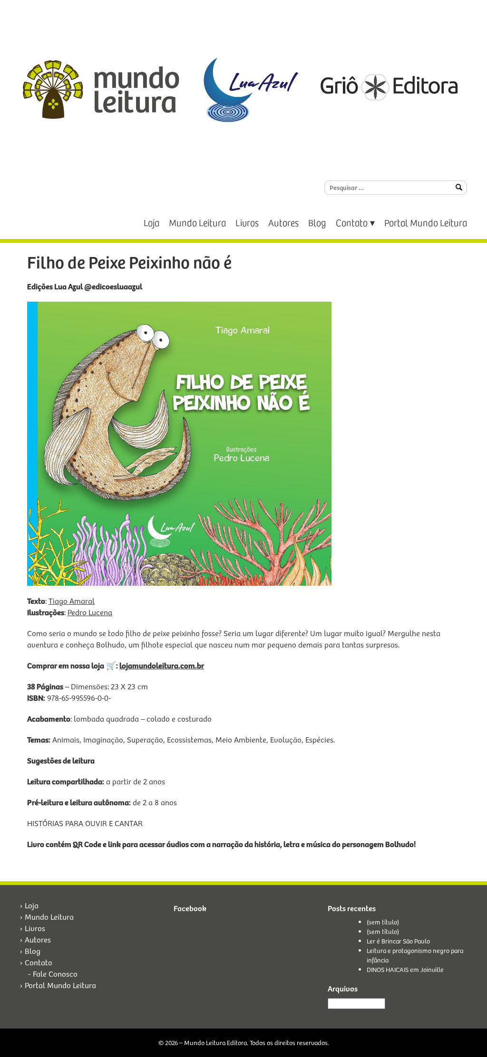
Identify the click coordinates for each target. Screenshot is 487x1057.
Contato (352, 222)
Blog (317, 222)
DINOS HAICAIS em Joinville (405, 969)
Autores (283, 222)
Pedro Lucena (90, 612)
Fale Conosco (55, 973)
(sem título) (383, 921)
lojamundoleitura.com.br (161, 665)
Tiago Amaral (72, 600)
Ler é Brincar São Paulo (398, 940)
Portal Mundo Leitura (425, 222)
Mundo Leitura (197, 222)
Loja (151, 222)
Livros (247, 222)
